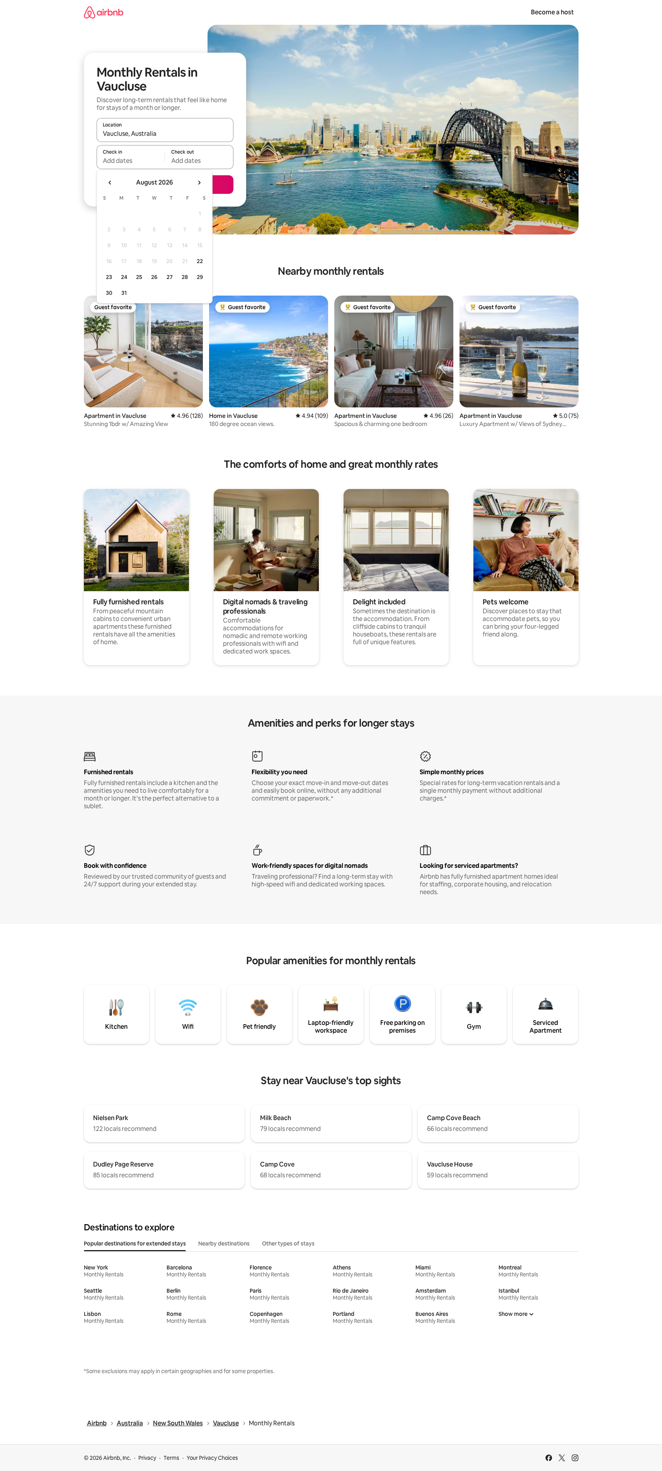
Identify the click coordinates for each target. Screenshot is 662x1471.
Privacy (147, 1457)
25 (139, 277)
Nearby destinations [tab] (224, 1243)
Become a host (552, 12)
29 (200, 277)
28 (185, 277)
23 (109, 277)
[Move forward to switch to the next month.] (199, 182)
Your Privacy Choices (212, 1457)
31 (124, 292)
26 (154, 277)
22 (200, 261)
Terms (171, 1457)
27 (170, 277)
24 (124, 277)
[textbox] (131, 160)
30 (109, 292)
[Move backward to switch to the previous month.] (110, 182)
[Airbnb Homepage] (103, 12)
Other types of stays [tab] (288, 1243)
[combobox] (165, 133)
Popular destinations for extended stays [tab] (135, 1243)
